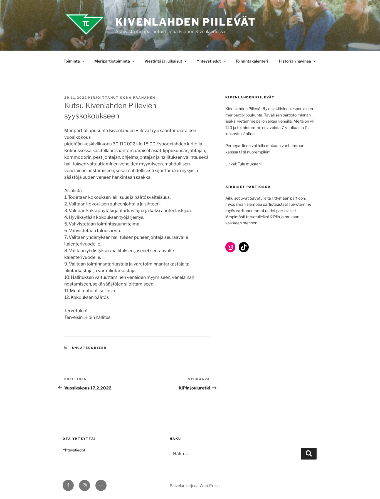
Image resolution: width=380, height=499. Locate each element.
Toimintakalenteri (251, 61)
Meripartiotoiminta (112, 61)
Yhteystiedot (209, 61)
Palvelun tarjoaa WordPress (194, 485)
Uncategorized (89, 348)
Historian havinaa (295, 61)
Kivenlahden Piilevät (185, 22)
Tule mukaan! (249, 164)
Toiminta (72, 61)
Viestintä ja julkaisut (163, 61)
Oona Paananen (137, 98)
